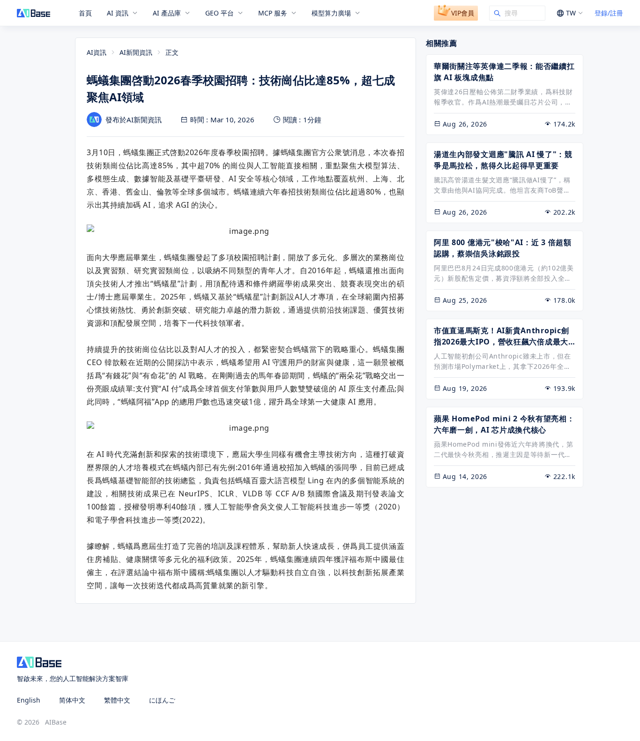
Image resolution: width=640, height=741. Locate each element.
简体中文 (72, 700)
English (28, 700)
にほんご (162, 700)
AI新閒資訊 (135, 52)
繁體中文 (117, 700)
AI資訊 (96, 52)
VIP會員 (462, 12)
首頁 (85, 13)
